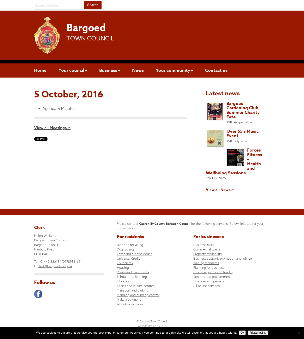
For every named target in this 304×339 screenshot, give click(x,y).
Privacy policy (257, 332)
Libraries (123, 281)
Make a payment (129, 299)
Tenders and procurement (212, 277)
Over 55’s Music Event (242, 133)
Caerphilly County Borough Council (164, 223)
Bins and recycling (130, 245)
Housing (123, 268)
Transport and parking (132, 290)
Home (40, 70)
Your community (173, 70)
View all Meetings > (52, 128)
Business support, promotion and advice (222, 258)
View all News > (220, 189)
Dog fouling (125, 249)
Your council (71, 70)
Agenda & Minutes (58, 108)
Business (108, 70)
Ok (242, 332)
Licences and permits (208, 281)
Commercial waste (206, 249)
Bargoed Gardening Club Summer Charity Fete (243, 110)
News (138, 70)
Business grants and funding (213, 272)
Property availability (207, 254)
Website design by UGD (152, 326)
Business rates (203, 245)
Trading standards (206, 263)
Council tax (125, 263)
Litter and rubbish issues (134, 254)
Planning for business (208, 268)
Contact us (216, 70)
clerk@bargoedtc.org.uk (55, 266)
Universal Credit (128, 258)
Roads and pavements (133, 272)
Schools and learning (132, 277)
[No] (299, 333)
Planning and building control (138, 295)
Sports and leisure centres (135, 286)
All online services (130, 304)
